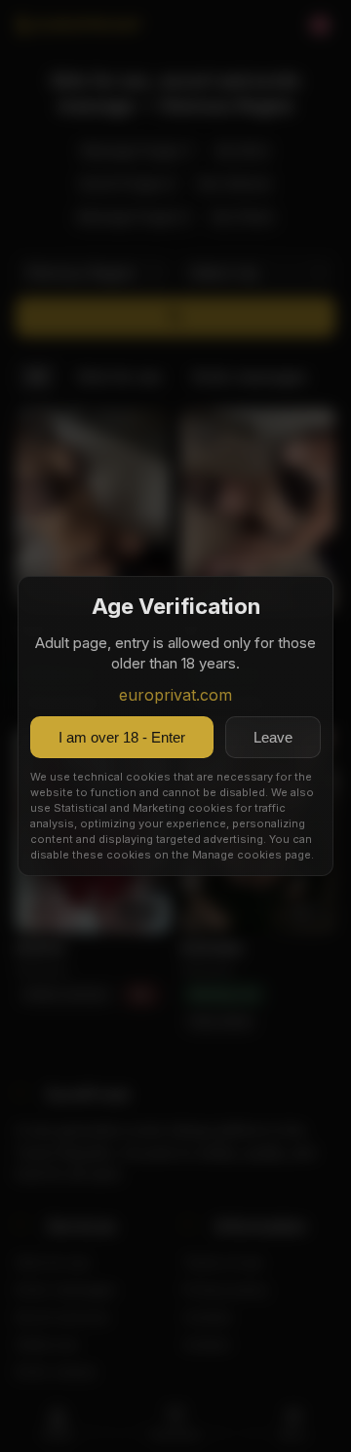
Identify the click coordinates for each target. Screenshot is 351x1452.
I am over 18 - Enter (121, 737)
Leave (273, 737)
